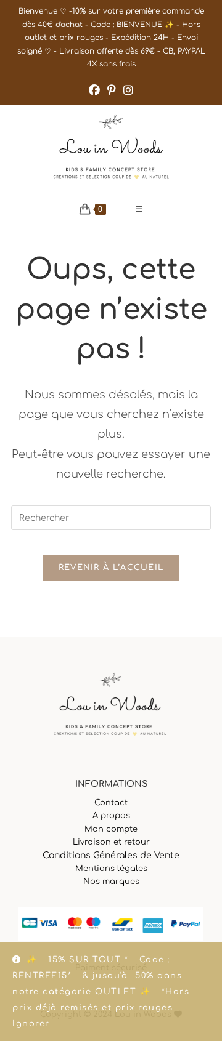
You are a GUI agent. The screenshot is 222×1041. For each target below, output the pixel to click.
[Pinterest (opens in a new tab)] (112, 90)
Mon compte (111, 829)
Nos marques (111, 881)
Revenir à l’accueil (111, 567)
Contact (111, 802)
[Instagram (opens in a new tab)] (128, 90)
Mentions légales (111, 868)
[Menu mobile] (139, 209)
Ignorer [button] (31, 1023)
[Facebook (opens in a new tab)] (94, 90)
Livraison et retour (111, 842)
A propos (111, 815)
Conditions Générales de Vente (111, 855)
